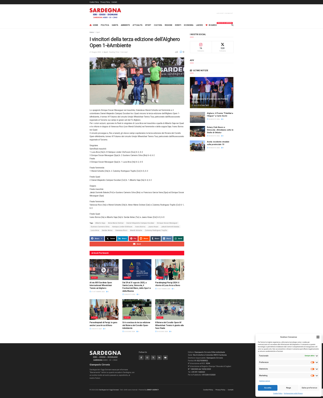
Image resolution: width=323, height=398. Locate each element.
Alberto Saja (100, 223)
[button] (318, 337)
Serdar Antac (107, 230)
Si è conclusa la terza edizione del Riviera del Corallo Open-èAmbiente (136, 325)
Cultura (158, 25)
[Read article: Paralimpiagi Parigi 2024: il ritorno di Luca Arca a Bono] (169, 269)
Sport (148, 25)
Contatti (114, 2)
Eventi (178, 25)
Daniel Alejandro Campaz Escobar (140, 223)
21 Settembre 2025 (98, 291)
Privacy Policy (105, 2)
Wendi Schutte (136, 230)
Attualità (137, 25)
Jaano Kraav (153, 227)
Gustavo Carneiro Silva (100, 227)
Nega (288, 388)
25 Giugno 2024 (129, 331)
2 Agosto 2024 (96, 329)
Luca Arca (95, 230)
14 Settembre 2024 (163, 289)
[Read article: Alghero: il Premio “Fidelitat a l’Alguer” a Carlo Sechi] (197, 117)
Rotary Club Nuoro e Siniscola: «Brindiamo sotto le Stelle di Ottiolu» (220, 130)
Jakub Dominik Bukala (170, 227)
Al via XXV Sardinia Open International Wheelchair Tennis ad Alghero (101, 285)
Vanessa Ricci (121, 230)
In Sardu (213, 24)
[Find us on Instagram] (147, 357)
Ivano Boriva (140, 227)
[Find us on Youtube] (165, 357)
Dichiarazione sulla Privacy (293, 393)
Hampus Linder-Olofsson (122, 227)
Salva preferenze (309, 388)
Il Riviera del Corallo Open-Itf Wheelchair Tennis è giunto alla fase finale (169, 325)
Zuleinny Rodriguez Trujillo (156, 230)
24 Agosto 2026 (199, 105)
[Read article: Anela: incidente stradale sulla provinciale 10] (197, 145)
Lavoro (199, 25)
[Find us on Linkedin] (159, 357)
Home (95, 25)
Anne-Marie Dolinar (116, 223)
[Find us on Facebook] (141, 357)
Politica (105, 25)
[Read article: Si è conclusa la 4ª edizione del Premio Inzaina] (211, 92)
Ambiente (125, 25)
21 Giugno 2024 (95, 52)
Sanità (115, 25)
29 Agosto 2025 (129, 294)
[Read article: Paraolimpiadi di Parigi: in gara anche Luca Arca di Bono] (104, 309)
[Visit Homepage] (105, 13)
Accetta (267, 388)
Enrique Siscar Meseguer (167, 223)
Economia (188, 25)
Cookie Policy (277, 393)
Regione (168, 25)
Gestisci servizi (264, 381)
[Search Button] (232, 25)
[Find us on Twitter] (153, 357)
